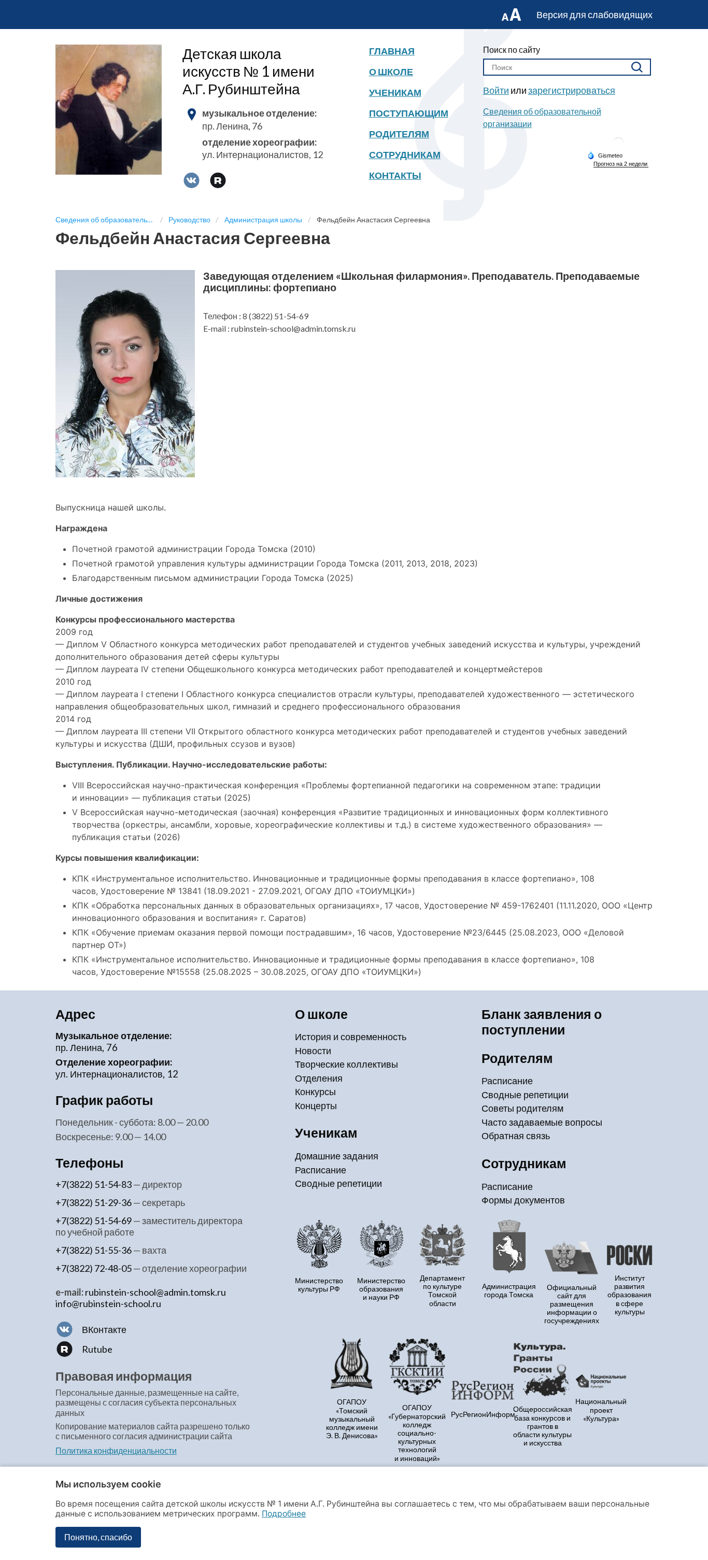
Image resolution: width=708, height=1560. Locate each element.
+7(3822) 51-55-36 (93, 1250)
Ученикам (395, 92)
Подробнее (284, 1514)
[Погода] (604, 155)
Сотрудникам (405, 154)
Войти (496, 90)
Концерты (316, 1105)
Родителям (399, 133)
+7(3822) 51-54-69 (93, 1220)
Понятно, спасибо (98, 1537)
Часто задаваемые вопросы (542, 1122)
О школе (391, 71)
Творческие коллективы (346, 1064)
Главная (392, 50)
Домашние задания (336, 1155)
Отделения (319, 1078)
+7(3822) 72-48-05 (93, 1268)
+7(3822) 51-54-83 (93, 1184)
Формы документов (523, 1200)
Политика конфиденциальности (116, 1450)
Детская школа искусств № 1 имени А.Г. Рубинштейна (248, 71)
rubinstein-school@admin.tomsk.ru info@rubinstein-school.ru (140, 1297)
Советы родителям (522, 1108)
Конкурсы (315, 1091)
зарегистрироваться (571, 90)
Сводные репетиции (338, 1183)
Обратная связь (516, 1135)
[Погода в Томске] (618, 146)
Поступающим (408, 113)
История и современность (350, 1036)
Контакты (395, 175)
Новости (313, 1050)
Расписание (320, 1169)
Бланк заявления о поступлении (542, 1022)
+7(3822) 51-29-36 (93, 1202)
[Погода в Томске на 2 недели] (620, 164)
